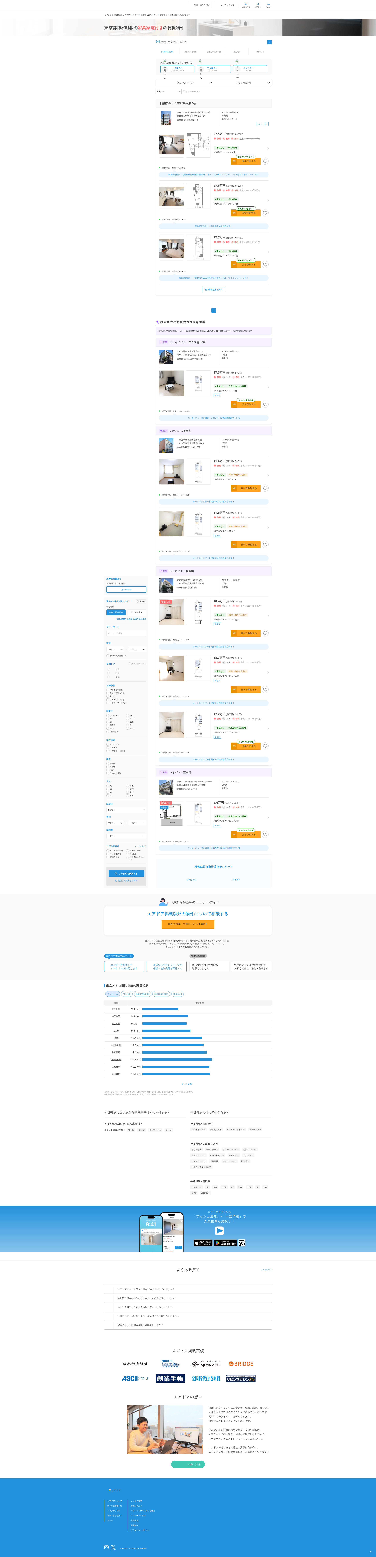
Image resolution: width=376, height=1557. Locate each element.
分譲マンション (250, 1149)
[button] (371, 1552)
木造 (112, 770)
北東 (132, 795)
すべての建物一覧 (114, 1506)
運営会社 (134, 1520)
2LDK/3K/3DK (161, 993)
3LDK (132, 728)
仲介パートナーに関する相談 (143, 1510)
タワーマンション (231, 1149)
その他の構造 (115, 773)
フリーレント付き (117, 699)
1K (131, 715)
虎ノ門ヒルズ (155, 1130)
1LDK (132, 719)
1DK (112, 719)
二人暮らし (248, 1155)
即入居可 (245, 1161)
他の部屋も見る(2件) (213, 289)
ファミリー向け (198, 1161)
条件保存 (127, 589)
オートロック (135, 850)
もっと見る (186, 1084)
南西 (132, 789)
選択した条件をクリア (128, 880)
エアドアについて (114, 1501)
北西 (132, 792)
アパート (113, 747)
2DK (132, 722)
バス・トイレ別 (116, 850)
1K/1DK (127, 993)
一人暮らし (234, 1155)
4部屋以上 (114, 732)
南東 (132, 786)
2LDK (112, 725)
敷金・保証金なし (117, 693)
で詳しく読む (194, 1464)
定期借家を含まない (137, 858)
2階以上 (133, 854)
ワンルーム (114, 715)
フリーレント (255, 1129)
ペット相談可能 (217, 1155)
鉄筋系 (113, 763)
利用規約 (134, 1525)
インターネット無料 (118, 703)
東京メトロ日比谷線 (114, 1129)
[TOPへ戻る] (116, 5)
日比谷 (131, 1130)
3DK (112, 728)
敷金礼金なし (216, 1129)
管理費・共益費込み (118, 655)
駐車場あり (114, 857)
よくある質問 (136, 1501)
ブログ (110, 1520)
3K (131, 725)
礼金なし (113, 696)
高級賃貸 (214, 1161)
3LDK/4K (177, 993)
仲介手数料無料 (116, 690)
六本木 (169, 1130)
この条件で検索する (128, 873)
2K (111, 722)
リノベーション (230, 1161)
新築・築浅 (197, 1149)
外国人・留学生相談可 (201, 1167)
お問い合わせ (136, 1506)
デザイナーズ (212, 1149)
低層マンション (198, 1155)
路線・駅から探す (114, 1515)
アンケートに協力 (138, 1515)
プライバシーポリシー (140, 1530)
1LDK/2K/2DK (143, 993)
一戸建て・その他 (117, 751)
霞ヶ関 (142, 1130)
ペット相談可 (115, 854)
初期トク (161, 91)
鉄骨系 (113, 767)
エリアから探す (113, 1510)
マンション (114, 744)
